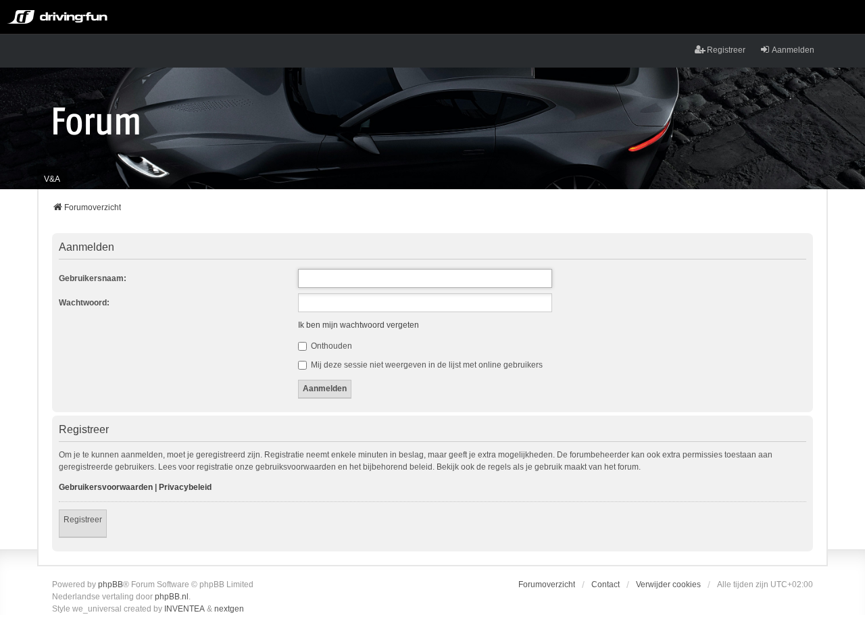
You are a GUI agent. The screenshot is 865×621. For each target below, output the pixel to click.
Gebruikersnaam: (92, 278)
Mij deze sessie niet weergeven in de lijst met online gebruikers (426, 365)
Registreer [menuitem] (726, 50)
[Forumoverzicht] (96, 120)
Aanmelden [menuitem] (793, 50)
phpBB (110, 584)
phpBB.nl (172, 596)
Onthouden (330, 346)
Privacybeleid (185, 487)
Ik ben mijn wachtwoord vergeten (358, 325)
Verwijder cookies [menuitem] (668, 584)
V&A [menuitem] (52, 179)
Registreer (83, 519)
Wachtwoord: (84, 302)
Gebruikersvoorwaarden (106, 487)
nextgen (229, 609)
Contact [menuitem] (605, 584)
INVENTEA (184, 609)
